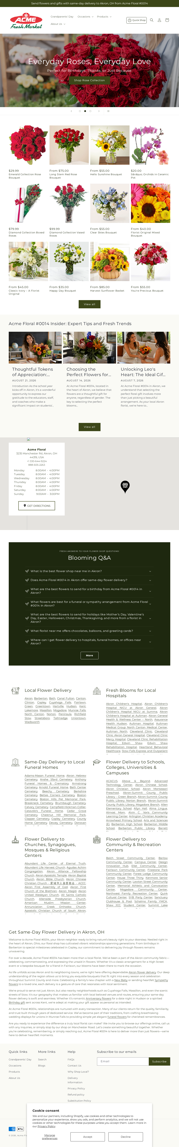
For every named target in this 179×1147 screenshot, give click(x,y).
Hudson (71, 706)
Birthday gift (17, 1002)
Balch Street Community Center (130, 858)
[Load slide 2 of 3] (85, 111)
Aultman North (116, 731)
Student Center (134, 905)
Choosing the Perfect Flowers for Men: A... (87, 372)
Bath (52, 698)
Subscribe (159, 1061)
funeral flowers (117, 1016)
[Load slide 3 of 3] (90, 111)
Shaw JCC (113, 905)
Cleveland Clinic (141, 731)
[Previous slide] (71, 111)
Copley (41, 702)
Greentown (42, 706)
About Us (14, 1078)
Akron (29, 698)
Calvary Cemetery (36, 807)
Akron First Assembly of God (46, 887)
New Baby (121, 980)
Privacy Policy (46, 1126)
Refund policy (76, 1094)
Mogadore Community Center (143, 889)
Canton (81, 698)
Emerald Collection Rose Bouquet (25, 176)
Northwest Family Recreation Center (132, 893)
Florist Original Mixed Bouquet (145, 234)
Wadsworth (32, 722)
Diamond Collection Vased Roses (66, 234)
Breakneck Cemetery (39, 803)
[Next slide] (99, 111)
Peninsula (65, 714)
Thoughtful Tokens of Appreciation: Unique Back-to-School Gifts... (32, 372)
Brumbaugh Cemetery (70, 803)
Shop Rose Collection (89, 80)
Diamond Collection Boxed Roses (26, 234)
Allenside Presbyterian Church (62, 899)
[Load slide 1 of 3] (80, 111)
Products (14, 1071)
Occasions (15, 1065)
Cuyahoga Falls (60, 702)
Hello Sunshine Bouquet (106, 174)
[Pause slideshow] (108, 111)
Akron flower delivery (142, 972)
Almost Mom (115, 812)
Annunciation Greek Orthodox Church (55, 906)
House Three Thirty (130, 877)
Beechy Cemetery (55, 791)
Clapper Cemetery (37, 818)
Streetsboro (42, 718)
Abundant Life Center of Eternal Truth (55, 863)
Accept (87, 1136)
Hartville (58, 706)
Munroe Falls (77, 710)
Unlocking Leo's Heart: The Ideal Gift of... (143, 372)
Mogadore (60, 710)
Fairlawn (80, 702)
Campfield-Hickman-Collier (68, 807)
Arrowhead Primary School (124, 820)
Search (42, 1059)
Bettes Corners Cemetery (57, 795)
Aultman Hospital (141, 723)
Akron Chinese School (151, 784)
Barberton (40, 698)
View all (89, 304)
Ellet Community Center (149, 865)
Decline (126, 1136)
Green (29, 706)
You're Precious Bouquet (147, 290)
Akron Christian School (123, 788)
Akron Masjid (67, 891)
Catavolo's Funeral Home (44, 810)
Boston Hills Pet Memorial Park (63, 799)
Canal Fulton (65, 698)
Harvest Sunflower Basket (107, 290)
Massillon (46, 710)
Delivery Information (75, 1080)
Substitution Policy (79, 1100)
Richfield (80, 714)
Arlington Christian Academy (148, 816)
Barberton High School (126, 824)
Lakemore (31, 710)
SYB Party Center (140, 897)
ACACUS (111, 781)
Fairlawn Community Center (125, 870)
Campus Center (145, 862)
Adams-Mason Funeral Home (45, 775)
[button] (85, 16)
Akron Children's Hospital (124, 703)
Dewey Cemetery (60, 822)
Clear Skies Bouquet (103, 232)
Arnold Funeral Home (53, 787)
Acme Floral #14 (26, 1135)
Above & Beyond (136, 781)
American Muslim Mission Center (55, 902)
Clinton (29, 702)
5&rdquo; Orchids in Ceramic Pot (150, 176)
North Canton (34, 714)
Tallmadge (60, 718)
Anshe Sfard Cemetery (56, 779)
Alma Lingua (158, 808)
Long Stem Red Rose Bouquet (63, 176)
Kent (82, 706)
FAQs (71, 1059)
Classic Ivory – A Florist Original (24, 292)
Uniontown (78, 718)
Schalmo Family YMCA (150, 901)
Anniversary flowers (98, 998)
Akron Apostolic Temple (51, 875)
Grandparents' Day (20, 1059)
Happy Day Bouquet (62, 290)
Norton (51, 714)
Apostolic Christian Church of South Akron (55, 910)
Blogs (41, 1065)
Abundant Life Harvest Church (45, 867)
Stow (28, 718)
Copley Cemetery (63, 818)
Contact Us (74, 1065)
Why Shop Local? (78, 1071)
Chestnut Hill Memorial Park (63, 814)
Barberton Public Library (136, 828)
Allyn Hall (140, 808)
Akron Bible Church (50, 879)
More (89, 655)
